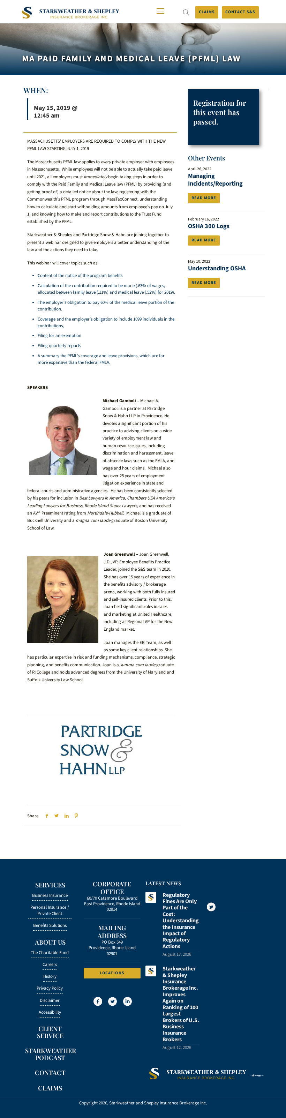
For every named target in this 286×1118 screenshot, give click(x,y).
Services (50, 885)
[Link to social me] (211, 907)
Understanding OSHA (217, 268)
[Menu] (160, 11)
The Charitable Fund (50, 953)
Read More (203, 198)
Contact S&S (240, 12)
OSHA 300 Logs (208, 226)
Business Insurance (50, 895)
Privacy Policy (50, 988)
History (50, 976)
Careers (50, 964)
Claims (207, 12)
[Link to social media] (97, 1002)
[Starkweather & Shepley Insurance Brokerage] (71, 13)
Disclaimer (50, 1000)
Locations (112, 973)
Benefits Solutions (50, 925)
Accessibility (50, 1012)
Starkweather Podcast (50, 1054)
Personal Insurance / (49, 910)
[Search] (185, 12)
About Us (50, 942)
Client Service (50, 1032)
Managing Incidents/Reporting (215, 180)
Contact (50, 1072)
